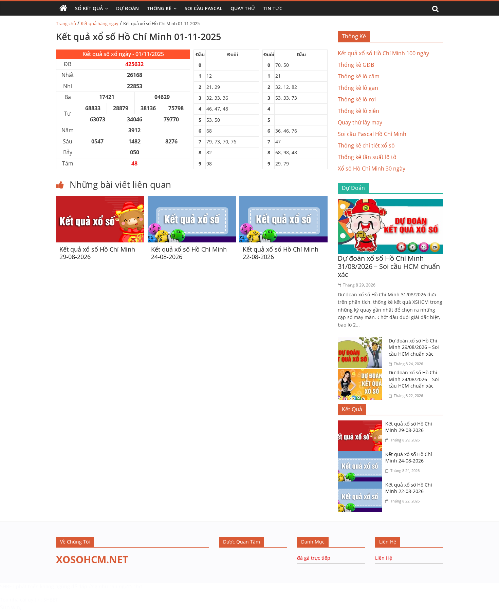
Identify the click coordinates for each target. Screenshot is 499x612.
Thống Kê (159, 8)
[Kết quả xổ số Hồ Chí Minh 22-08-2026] (283, 200)
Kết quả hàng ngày (99, 23)
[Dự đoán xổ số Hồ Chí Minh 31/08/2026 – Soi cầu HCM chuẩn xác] (390, 203)
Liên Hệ (383, 558)
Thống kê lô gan (358, 88)
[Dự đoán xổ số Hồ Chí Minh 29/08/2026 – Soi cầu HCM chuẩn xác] (361, 341)
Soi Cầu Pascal (203, 8)
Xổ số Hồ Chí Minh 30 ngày (371, 168)
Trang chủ (66, 23)
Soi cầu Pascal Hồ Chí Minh (372, 134)
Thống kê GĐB (356, 64)
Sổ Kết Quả (89, 8)
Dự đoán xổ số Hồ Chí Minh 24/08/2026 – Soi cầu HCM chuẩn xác (414, 379)
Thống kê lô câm (359, 76)
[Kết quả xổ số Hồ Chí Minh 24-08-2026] (192, 200)
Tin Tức (272, 8)
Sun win (10, 607)
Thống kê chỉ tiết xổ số (366, 145)
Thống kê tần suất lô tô (367, 157)
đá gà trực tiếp (313, 558)
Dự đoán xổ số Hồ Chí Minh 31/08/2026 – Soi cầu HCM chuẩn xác (389, 266)
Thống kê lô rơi (357, 99)
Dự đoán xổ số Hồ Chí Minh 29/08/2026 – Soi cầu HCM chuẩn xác (414, 347)
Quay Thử (242, 8)
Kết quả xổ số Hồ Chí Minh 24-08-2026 (189, 253)
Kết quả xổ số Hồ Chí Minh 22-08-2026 (280, 253)
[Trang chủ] (63, 8)
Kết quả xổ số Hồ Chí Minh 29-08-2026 (97, 253)
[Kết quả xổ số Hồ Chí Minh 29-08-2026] (100, 200)
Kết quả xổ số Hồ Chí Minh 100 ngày (383, 53)
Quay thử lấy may (360, 122)
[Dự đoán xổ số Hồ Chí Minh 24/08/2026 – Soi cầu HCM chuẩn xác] (361, 373)
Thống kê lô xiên (358, 111)
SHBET (7, 586)
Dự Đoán (127, 8)
